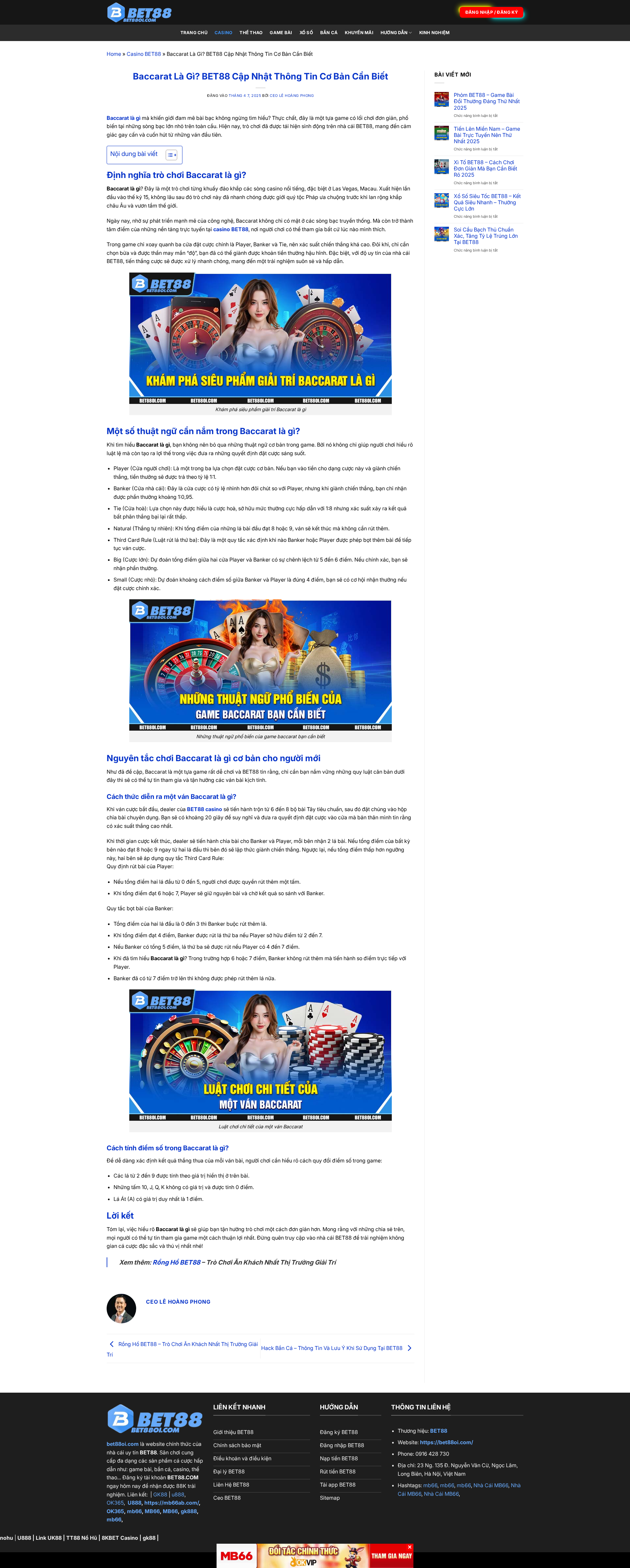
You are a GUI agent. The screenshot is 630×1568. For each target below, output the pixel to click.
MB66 (152, 1511)
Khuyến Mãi (359, 32)
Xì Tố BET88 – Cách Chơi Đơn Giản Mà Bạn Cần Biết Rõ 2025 (485, 168)
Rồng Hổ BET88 (176, 1262)
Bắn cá (329, 32)
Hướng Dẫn (394, 32)
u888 (178, 1494)
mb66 (134, 1511)
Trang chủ (193, 32)
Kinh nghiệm (434, 32)
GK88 (160, 1494)
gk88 (149, 1538)
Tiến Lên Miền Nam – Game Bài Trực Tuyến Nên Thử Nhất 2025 (487, 135)
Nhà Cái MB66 (490, 1485)
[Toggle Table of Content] (168, 155)
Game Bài (281, 32)
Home (114, 54)
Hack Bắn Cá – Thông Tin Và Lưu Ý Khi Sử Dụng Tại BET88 (332, 1348)
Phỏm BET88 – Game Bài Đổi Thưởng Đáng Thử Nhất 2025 (487, 101)
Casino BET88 (144, 54)
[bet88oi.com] (139, 12)
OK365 (115, 1502)
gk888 (189, 1511)
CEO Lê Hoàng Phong (292, 95)
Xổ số (306, 32)
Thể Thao (251, 32)
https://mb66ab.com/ (171, 1502)
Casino (224, 32)
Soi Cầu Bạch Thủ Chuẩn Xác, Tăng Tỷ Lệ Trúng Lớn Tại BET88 (486, 236)
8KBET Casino (120, 1538)
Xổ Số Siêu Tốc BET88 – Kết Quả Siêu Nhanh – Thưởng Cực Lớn (487, 202)
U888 (134, 1502)
